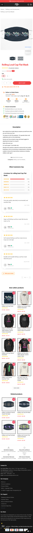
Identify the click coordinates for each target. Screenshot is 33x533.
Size (3, 73)
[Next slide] (30, 34)
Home (2, 9)
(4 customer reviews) (14, 68)
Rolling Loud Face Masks (7, 12)
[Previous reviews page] (22, 277)
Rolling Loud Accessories (12, 9)
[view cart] (31, 4)
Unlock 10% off (3, 526)
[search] (28, 4)
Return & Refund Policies (7, 501)
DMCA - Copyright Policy (7, 488)
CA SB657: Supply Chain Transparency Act (11, 490)
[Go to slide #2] (20, 58)
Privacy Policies (4, 486)
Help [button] (30, 531)
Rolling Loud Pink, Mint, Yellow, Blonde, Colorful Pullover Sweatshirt (7, 330)
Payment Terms (5, 499)
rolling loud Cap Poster (7, 306)
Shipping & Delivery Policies (7, 497)
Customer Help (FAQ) (6, 505)
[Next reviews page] (29, 277)
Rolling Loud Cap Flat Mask (23, 412)
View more (16, 388)
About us (3, 482)
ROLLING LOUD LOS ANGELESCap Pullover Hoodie (22, 379)
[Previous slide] (3, 34)
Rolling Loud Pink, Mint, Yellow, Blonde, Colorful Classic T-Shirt (22, 355)
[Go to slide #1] (12, 58)
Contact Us (3, 503)
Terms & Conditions (5, 484)
